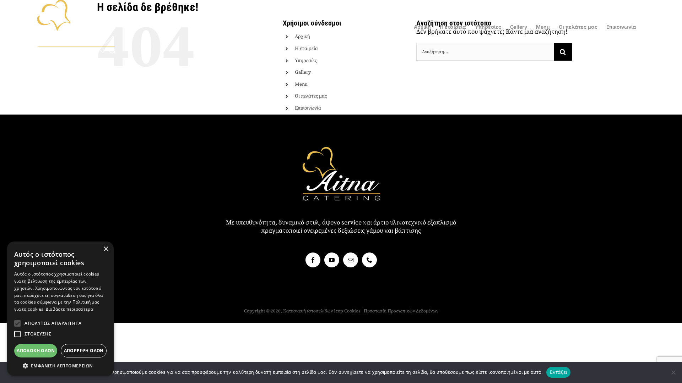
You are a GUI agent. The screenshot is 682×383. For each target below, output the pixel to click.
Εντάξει (558, 372)
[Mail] (350, 259)
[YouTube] (331, 259)
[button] (17, 323)
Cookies (352, 311)
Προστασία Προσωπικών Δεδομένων (401, 311)
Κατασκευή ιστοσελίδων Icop (313, 311)
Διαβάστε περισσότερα (69, 309)
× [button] (105, 249)
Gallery (303, 72)
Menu (301, 84)
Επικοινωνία (308, 108)
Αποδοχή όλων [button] (36, 351)
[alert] (60, 309)
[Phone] (369, 259)
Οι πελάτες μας (311, 96)
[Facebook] (312, 259)
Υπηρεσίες (306, 60)
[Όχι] (673, 372)
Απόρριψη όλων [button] (84, 351)
